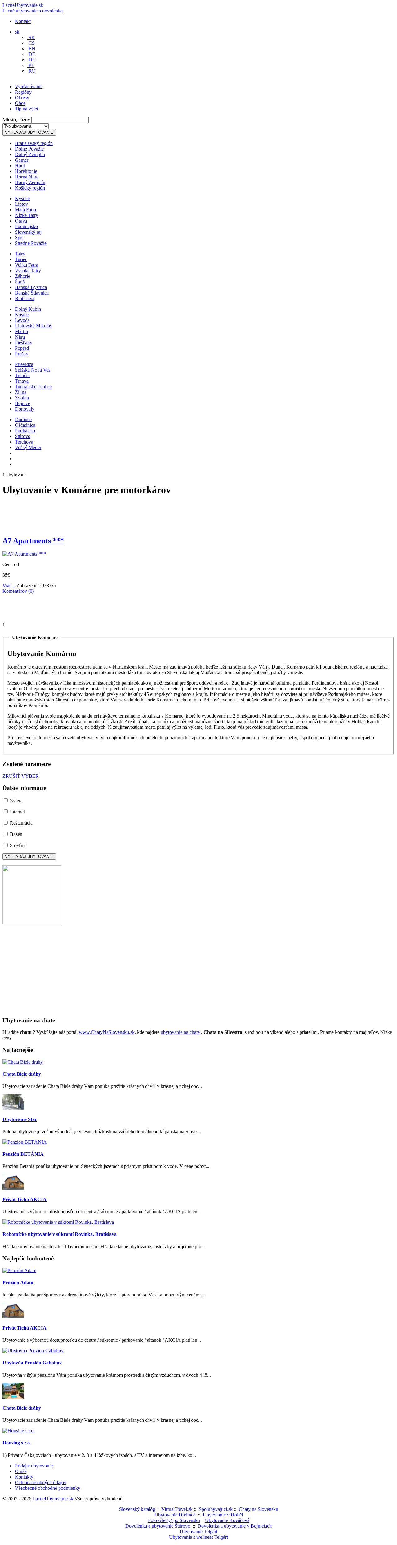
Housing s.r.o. (16, 1442)
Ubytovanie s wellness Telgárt (198, 1537)
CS (31, 43)
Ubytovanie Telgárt (198, 1531)
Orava (21, 220)
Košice (22, 314)
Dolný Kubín (28, 309)
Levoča (22, 320)
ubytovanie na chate (181, 1032)
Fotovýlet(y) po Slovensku (174, 1520)
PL (30, 65)
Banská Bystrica (31, 287)
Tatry (20, 253)
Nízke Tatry (26, 215)
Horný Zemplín (30, 182)
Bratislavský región (34, 143)
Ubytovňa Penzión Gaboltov (32, 1362)
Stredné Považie (31, 243)
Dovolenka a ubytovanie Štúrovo (157, 1526)
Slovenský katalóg (137, 1509)
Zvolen (22, 397)
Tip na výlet (26, 108)
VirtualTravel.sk (177, 1509)
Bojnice (22, 403)
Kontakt (23, 21)
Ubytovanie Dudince (174, 1514)
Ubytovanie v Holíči (223, 1514)
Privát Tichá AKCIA (24, 1199)
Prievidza (24, 364)
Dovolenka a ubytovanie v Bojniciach (235, 1526)
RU (31, 71)
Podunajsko (26, 226)
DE (31, 54)
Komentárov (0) (18, 591)
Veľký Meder (28, 447)
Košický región (30, 188)
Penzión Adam (17, 1282)
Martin (21, 331)
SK (31, 37)
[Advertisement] (75, 91)
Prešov (21, 353)
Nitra (20, 337)
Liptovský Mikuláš (33, 325)
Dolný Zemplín (30, 154)
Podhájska (25, 430)
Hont (20, 165)
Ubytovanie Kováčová (227, 1520)
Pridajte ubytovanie (34, 1465)
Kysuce (22, 198)
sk (17, 31)
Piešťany (23, 342)
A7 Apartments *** (33, 541)
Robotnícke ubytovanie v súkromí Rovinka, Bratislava (59, 1234)
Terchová (24, 441)
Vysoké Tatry (28, 270)
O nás (20, 1471)
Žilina (20, 392)
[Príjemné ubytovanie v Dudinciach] (31, 922)
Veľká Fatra (26, 265)
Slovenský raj (28, 232)
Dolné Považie (29, 148)
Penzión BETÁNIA (23, 1154)
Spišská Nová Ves (32, 369)
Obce (20, 103)
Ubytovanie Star (19, 1119)
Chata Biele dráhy (21, 1074)
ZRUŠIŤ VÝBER (20, 776)
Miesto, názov (16, 119)
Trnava (22, 381)
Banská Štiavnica (32, 292)
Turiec (21, 259)
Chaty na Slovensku (258, 1509)
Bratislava (24, 298)
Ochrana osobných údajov (40, 1482)
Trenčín (22, 375)
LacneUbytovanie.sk (32, 7)
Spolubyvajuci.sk (216, 1509)
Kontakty (24, 1477)
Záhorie (22, 276)
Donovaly (24, 409)
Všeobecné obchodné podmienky (47, 1488)
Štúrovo (22, 436)
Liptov (21, 204)
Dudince (23, 419)
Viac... (8, 585)
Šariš (20, 281)
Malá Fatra (25, 209)
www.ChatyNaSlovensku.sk (107, 1032)
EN (31, 48)
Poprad (22, 348)
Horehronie (26, 171)
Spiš (19, 237)
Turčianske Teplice (33, 386)
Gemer (21, 160)
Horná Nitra (26, 176)
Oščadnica (25, 425)
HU (31, 59)
